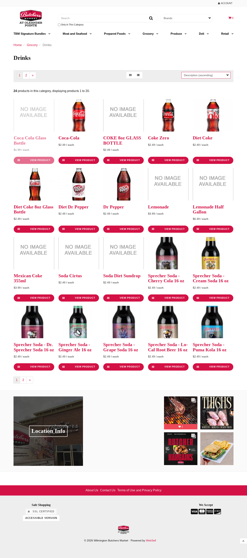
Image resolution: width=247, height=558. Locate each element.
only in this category (72, 24)
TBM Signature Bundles (30, 33)
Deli (202, 33)
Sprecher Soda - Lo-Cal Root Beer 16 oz (168, 347)
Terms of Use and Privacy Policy (139, 490)
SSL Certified (42, 511)
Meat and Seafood (75, 33)
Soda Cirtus (70, 275)
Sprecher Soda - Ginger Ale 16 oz (75, 347)
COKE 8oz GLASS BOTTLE (122, 140)
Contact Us (107, 490)
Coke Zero (158, 137)
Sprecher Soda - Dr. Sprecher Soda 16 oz (34, 347)
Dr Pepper (113, 206)
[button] (230, 17)
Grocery (148, 33)
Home (18, 45)
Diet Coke (202, 137)
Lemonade (158, 206)
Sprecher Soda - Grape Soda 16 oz (120, 347)
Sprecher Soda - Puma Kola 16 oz (210, 347)
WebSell (151, 540)
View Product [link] (40, 160)
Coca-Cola (68, 137)
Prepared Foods (115, 33)
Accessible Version (41, 518)
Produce (177, 33)
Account (226, 3)
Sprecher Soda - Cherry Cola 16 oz (166, 278)
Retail (225, 33)
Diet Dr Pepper (73, 206)
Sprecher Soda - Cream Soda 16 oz (211, 278)
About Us (91, 490)
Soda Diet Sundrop (121, 275)
